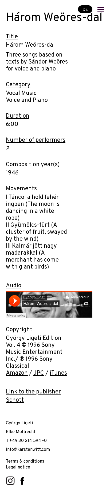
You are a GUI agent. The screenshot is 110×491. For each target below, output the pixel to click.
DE (85, 9)
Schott (15, 400)
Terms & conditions (25, 461)
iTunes (58, 373)
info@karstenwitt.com (28, 449)
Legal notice (18, 467)
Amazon (17, 373)
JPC (38, 373)
